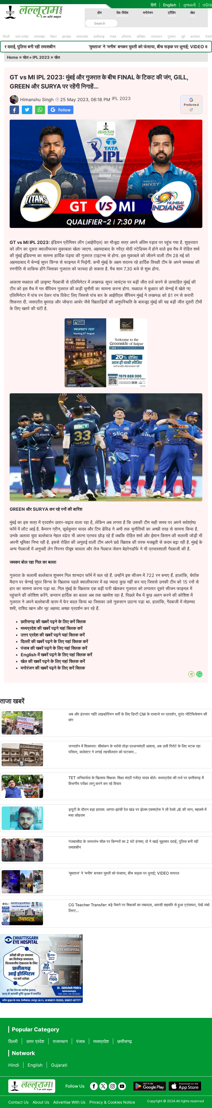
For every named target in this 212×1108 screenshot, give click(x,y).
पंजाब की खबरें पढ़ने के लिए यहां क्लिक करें (54, 648)
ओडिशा (141, 36)
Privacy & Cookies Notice (112, 1102)
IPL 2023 (121, 98)
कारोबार (195, 36)
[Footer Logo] (31, 1086)
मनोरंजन (148, 12)
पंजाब (113, 36)
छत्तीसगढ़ (99, 36)
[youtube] (122, 1086)
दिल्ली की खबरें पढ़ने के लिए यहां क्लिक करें (54, 641)
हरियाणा (126, 36)
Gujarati (59, 1065)
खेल (192, 12)
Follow (64, 109)
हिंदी (153, 4)
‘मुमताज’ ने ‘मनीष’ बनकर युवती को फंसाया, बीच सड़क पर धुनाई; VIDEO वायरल (109, 46)
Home (12, 57)
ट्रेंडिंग (172, 12)
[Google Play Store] (149, 1086)
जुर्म (183, 36)
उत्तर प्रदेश (21, 36)
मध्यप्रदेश (82, 36)
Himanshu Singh (37, 99)
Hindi (13, 1065)
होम (99, 12)
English (169, 4)
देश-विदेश (122, 12)
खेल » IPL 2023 (36, 57)
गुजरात (172, 36)
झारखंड (66, 36)
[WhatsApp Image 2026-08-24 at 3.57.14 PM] (106, 385)
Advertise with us (69, 1102)
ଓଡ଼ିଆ (207, 4)
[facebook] (94, 1086)
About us (41, 1102)
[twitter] (103, 1086)
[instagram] (112, 1086)
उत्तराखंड (39, 36)
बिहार (53, 36)
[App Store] (185, 1086)
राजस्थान (156, 36)
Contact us (18, 1102)
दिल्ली (6, 36)
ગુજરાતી (189, 4)
